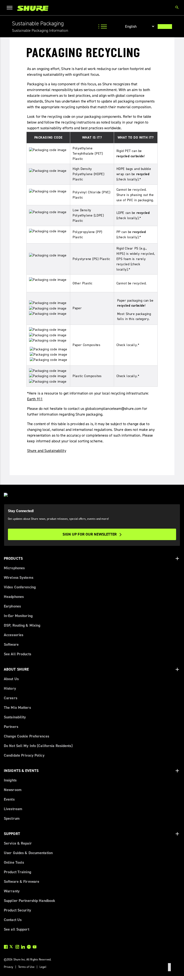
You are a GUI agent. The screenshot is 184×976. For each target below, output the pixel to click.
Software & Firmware (21, 881)
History (10, 688)
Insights (10, 780)
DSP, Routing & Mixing (22, 625)
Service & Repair (18, 843)
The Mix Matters (17, 707)
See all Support (16, 929)
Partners (11, 726)
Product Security (17, 910)
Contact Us (13, 919)
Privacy (8, 966)
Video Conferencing (20, 587)
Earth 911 (35, 398)
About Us (11, 678)
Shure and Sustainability (46, 450)
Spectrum (12, 818)
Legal (43, 966)
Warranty (12, 891)
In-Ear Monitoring (18, 615)
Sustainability (15, 717)
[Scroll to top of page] (169, 967)
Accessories (13, 634)
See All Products (17, 653)
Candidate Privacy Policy (24, 755)
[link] (32, 8)
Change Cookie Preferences (26, 736)
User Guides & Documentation (28, 852)
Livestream (13, 808)
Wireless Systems (18, 577)
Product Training (17, 871)
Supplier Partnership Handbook (29, 900)
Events (9, 799)
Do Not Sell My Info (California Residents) (38, 745)
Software (11, 644)
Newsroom (13, 789)
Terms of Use (26, 966)
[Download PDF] (165, 26)
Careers (10, 697)
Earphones (12, 606)
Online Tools (14, 862)
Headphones (14, 596)
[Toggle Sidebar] (103, 26)
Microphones (14, 567)
